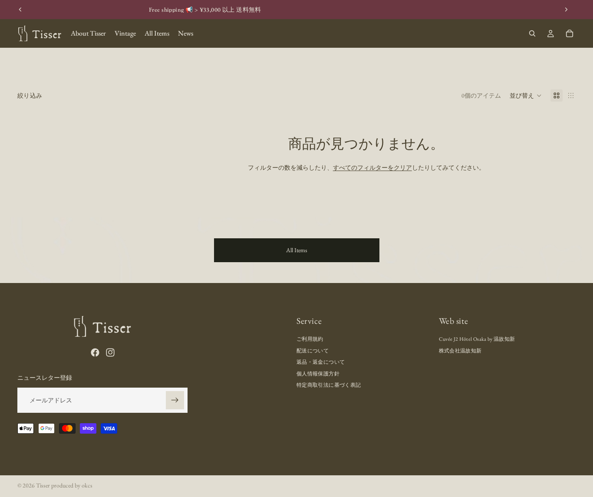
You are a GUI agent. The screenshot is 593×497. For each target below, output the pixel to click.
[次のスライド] (566, 9)
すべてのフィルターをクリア (372, 167)
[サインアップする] (175, 400)
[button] (526, 95)
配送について (312, 350)
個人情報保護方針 (317, 373)
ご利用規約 (309, 339)
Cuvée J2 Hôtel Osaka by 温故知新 (477, 339)
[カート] (569, 33)
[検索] (532, 33)
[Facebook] (95, 352)
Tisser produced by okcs (64, 485)
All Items (296, 250)
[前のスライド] (20, 9)
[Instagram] (110, 352)
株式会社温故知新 (460, 350)
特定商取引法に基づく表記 (328, 385)
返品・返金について (320, 362)
